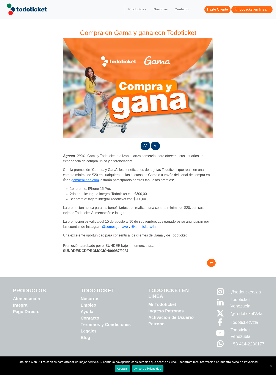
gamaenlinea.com (85, 180)
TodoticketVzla (244, 322)
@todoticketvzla (143, 226)
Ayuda (87, 311)
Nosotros (161, 9)
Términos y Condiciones (106, 324)
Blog (85, 337)
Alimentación (26, 298)
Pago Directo (26, 311)
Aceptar (122, 368)
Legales (89, 331)
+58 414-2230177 (247, 344)
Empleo (88, 305)
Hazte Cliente (217, 9)
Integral (21, 305)
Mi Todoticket (162, 304)
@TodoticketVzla (246, 313)
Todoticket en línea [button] (252, 9)
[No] (270, 366)
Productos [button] (136, 9)
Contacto (181, 9)
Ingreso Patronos (166, 311)
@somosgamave (115, 226)
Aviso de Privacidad (147, 368)
